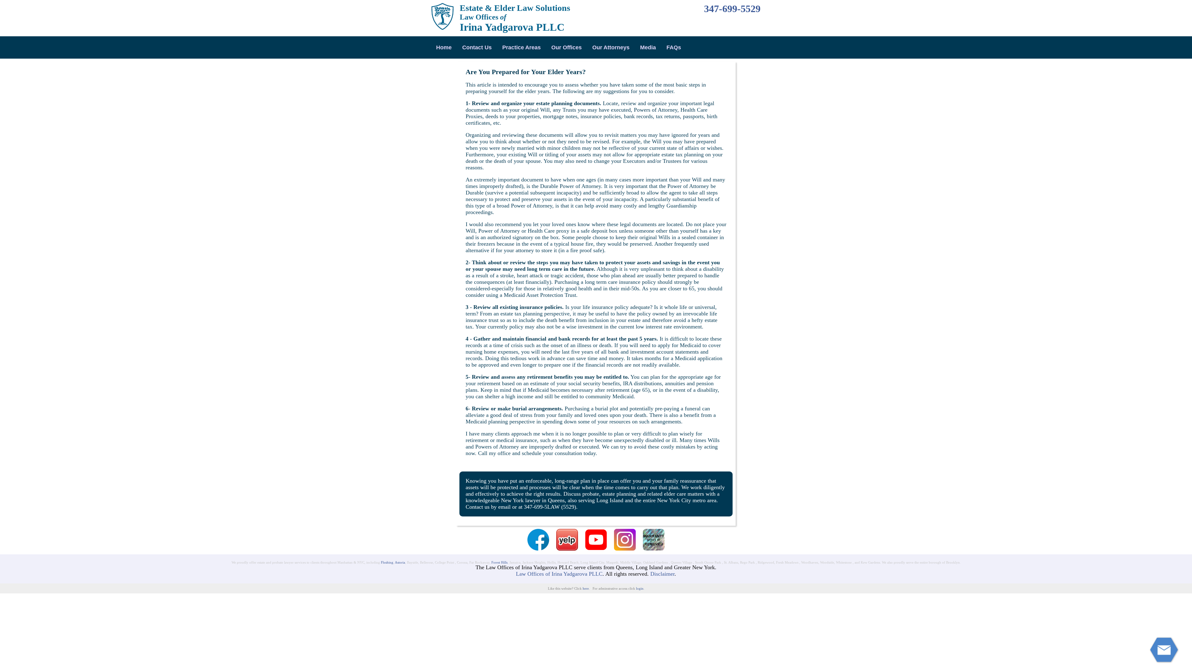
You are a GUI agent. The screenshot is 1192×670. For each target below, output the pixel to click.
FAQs (673, 47)
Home (444, 47)
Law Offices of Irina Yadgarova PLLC (559, 574)
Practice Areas (521, 47)
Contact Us (477, 47)
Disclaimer (662, 574)
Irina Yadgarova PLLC (512, 27)
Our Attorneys (611, 47)
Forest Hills (499, 562)
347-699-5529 (732, 8)
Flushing (387, 562)
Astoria (400, 562)
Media (648, 47)
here (586, 588)
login (639, 588)
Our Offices (566, 47)
